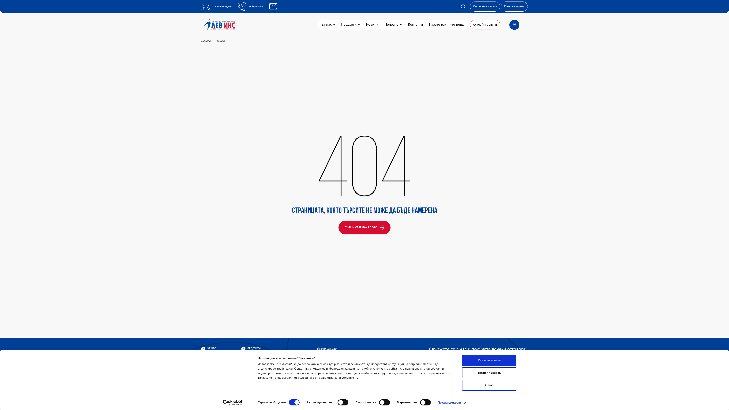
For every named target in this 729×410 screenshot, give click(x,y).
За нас (327, 25)
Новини (372, 25)
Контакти (415, 25)
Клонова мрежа (514, 6)
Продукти (349, 25)
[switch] (343, 402)
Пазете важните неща (447, 25)
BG (514, 24)
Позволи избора (489, 372)
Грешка (220, 41)
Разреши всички (489, 360)
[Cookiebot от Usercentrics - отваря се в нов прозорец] (232, 402)
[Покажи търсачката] (463, 6)
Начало (206, 41)
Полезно (391, 25)
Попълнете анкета (485, 6)
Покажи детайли (449, 402)
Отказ (489, 385)
